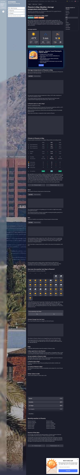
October (67, 25)
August (67, 22)
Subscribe (68, 470)
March (67, 14)
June (67, 19)
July (66, 21)
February (67, 12)
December (68, 29)
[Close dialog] (77, 459)
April (67, 16)
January (67, 11)
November (68, 27)
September (68, 24)
